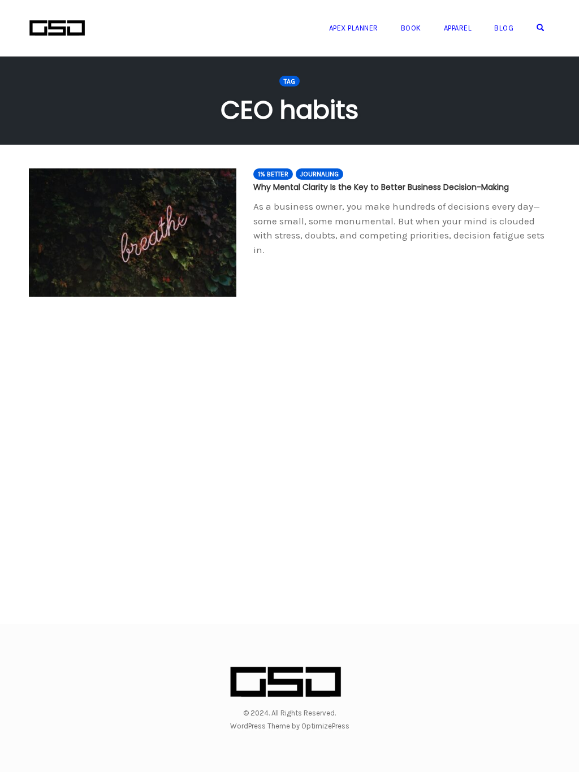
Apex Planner (353, 28)
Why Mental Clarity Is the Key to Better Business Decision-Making (381, 187)
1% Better (273, 174)
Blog (503, 28)
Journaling (319, 174)
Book (411, 28)
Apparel (458, 28)
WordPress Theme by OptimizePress (289, 726)
